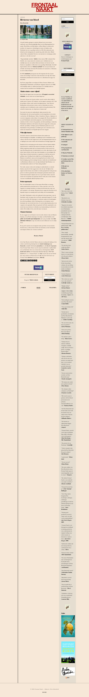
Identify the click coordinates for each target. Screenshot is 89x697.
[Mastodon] (25, 260)
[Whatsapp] (34, 260)
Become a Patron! (38, 236)
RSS (68, 677)
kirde (35, 59)
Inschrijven (67, 74)
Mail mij (42, 257)
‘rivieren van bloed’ (37, 66)
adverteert (30, 257)
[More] (36, 260)
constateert (27, 73)
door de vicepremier (51, 246)
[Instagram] (29, 260)
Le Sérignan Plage (24, 39)
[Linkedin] (30, 260)
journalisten (40, 246)
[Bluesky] (21, 260)
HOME (38, 287)
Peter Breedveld (31, 274)
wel (40, 255)
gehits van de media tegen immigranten (30, 219)
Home (44, 692)
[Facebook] (27, 260)
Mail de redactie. (34, 280)
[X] (23, 260)
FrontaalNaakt (44, 7)
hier (41, 253)
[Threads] (32, 260)
